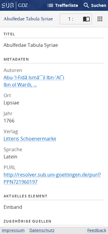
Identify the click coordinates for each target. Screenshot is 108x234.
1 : (70, 19)
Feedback (96, 230)
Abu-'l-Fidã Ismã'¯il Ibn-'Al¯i (34, 77)
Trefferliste (62, 5)
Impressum (13, 230)
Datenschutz (42, 230)
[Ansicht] (100, 19)
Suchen (94, 5)
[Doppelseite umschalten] (86, 19)
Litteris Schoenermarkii (30, 138)
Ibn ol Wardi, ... (20, 84)
